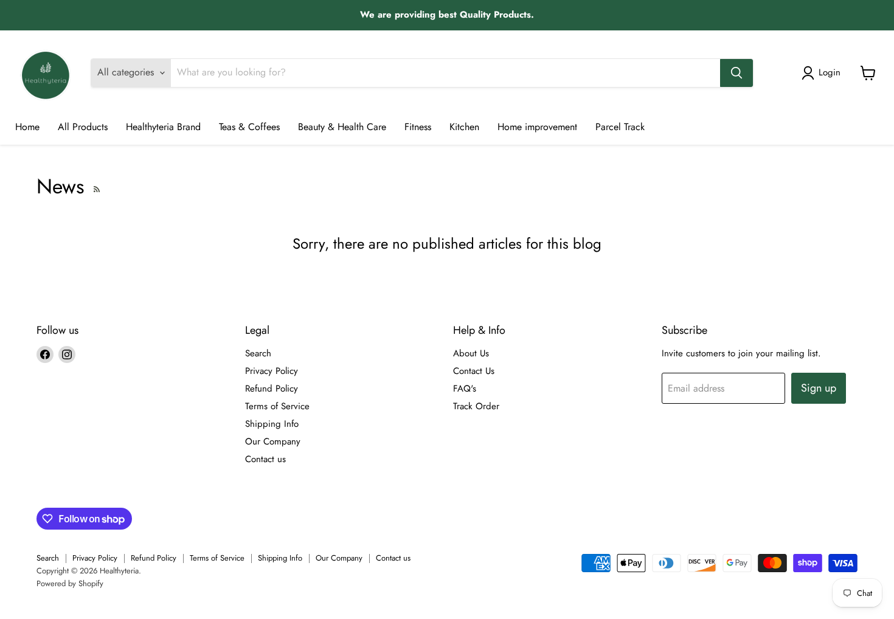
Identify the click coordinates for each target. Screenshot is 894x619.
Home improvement (537, 127)
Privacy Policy (271, 371)
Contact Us (473, 371)
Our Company (272, 441)
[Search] (736, 73)
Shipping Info (272, 424)
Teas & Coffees (249, 127)
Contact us (265, 459)
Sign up (818, 388)
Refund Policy (271, 388)
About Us (471, 353)
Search (258, 353)
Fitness (417, 127)
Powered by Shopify (69, 583)
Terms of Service (277, 406)
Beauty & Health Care (342, 127)
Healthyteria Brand (163, 127)
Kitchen (464, 127)
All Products (83, 127)
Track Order (476, 406)
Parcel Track (620, 127)
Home (27, 127)
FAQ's (464, 388)
